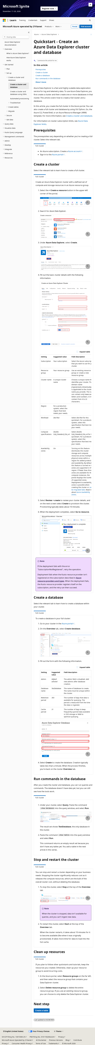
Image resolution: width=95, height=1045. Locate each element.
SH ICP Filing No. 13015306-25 (13, 1037)
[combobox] (16, 37)
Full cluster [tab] (39, 146)
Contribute (77, 1040)
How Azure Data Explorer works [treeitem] (16, 59)
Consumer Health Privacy (21, 1043)
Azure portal (57, 154)
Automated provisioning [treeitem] (19, 98)
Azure (36, 34)
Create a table (41, 1010)
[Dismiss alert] (90, 4)
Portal (74, 26)
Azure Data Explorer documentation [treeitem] (12, 43)
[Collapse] (29, 32)
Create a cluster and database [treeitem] (18, 85)
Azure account (74, 151)
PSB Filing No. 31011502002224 (42, 1037)
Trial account (86, 26)
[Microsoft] (4, 20)
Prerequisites (41, 69)
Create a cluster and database (79, 116)
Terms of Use (41, 1043)
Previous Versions (56, 1040)
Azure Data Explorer (49, 34)
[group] (65, 425)
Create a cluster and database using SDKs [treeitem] (18, 92)
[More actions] (91, 34)
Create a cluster (42, 72)
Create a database (43, 75)
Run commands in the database (48, 78)
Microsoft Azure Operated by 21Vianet (17, 1040)
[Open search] (90, 20)
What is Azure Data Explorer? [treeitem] (17, 53)
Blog (67, 1040)
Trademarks (53, 1043)
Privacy (61, 1037)
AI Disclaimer (41, 1040)
